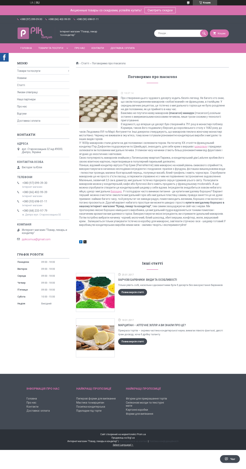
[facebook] (80, 242)
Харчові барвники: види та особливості (147, 279)
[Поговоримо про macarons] (98, 109)
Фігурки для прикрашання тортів (146, 398)
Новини (22, 78)
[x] (84, 242)
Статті (85, 63)
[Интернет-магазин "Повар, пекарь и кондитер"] (36, 38)
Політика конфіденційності (164, 441)
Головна (26, 48)
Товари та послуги (50, 48)
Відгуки (22, 113)
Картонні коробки (137, 409)
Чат (232, 459)
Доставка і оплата (123, 48)
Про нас (80, 48)
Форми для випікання (139, 413)
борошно (116, 191)
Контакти (97, 48)
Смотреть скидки (160, 10)
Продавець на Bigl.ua (123, 437)
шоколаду (201, 146)
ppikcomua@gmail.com (36, 239)
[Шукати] (204, 33)
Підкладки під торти (88, 410)
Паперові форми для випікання (96, 398)
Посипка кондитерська (90, 406)
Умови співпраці (27, 92)
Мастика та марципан (90, 402)
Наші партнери (26, 99)
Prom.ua (141, 434)
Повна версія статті (132, 292)
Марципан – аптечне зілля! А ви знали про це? (152, 325)
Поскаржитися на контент (133, 441)
